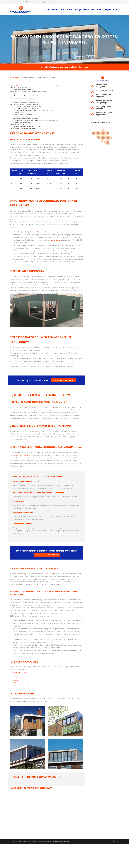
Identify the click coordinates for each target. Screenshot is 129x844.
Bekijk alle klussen (113, 2)
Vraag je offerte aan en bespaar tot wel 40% (27, 126)
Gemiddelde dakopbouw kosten (23, 89)
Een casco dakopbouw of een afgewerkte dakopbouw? (30, 96)
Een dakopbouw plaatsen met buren (27, 108)
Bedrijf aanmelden (110, 10)
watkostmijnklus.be (25, 841)
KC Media (38, 841)
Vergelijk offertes (63, 380)
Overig (69, 10)
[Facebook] (113, 841)
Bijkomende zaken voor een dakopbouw (23, 98)
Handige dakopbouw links (22, 122)
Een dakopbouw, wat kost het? (20, 87)
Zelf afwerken (21, 112)
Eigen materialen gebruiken (24, 114)
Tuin (62, 10)
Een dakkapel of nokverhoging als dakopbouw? (26, 104)
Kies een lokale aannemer (24, 116)
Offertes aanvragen (47, 555)
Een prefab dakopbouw (21, 94)
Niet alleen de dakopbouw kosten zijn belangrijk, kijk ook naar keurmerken (36, 120)
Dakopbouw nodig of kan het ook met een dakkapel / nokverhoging (36, 110)
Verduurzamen (88, 10)
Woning (55, 10)
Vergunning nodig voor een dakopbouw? (26, 102)
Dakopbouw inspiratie (18, 124)
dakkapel (39, 232)
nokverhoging (55, 240)
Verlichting (16, 680)
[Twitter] (117, 841)
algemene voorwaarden (61, 841)
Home (48, 10)
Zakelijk (78, 10)
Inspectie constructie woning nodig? (24, 100)
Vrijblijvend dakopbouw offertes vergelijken (24, 118)
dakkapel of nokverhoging (23, 455)
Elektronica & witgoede (20, 672)
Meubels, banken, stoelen (21, 683)
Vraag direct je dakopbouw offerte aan (23, 128)
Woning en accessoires (20, 675)
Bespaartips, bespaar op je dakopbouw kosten (28, 106)
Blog (99, 10)
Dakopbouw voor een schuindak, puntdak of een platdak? (29, 92)
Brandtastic (47, 841)
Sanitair (15, 677)
